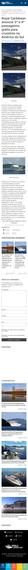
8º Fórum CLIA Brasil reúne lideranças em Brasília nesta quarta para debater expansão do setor (7, 261)
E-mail (4, 315)
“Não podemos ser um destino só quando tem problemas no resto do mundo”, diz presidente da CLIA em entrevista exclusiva (14, 490)
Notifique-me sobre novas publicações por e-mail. (13, 336)
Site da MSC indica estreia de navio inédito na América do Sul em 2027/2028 (14, 515)
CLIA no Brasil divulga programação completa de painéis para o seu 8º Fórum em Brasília (14, 461)
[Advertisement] (14, 364)
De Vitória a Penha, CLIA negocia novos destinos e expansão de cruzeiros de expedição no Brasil (20, 261)
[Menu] (25, 3)
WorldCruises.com (9, 41)
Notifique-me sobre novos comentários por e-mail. (13, 330)
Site (3, 322)
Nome (4, 309)
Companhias (9, 10)
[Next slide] (24, 257)
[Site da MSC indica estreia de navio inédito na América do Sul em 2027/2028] (14, 505)
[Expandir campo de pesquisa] (21, 3)
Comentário (5, 289)
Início (3, 10)
